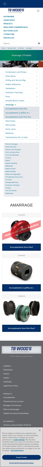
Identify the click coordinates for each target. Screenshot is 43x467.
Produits (8, 24)
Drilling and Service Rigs (16, 80)
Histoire (6, 374)
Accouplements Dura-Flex (16, 109)
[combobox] (19, 43)
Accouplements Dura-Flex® (21, 247)
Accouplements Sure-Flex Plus (18, 117)
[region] (21, 447)
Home (3, 48)
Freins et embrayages (11, 409)
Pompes (8, 188)
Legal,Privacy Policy (10, 386)
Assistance (9, 20)
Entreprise (9, 16)
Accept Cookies (21, 457)
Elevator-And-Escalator (13, 149)
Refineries (10, 133)
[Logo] (16, 10)
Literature (9, 34)
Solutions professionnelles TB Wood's (17, 425)
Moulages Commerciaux (16, 27)
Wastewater (9, 193)
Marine (8, 160)
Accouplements (9, 397)
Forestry (8, 158)
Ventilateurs (10, 88)
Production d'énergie (12, 185)
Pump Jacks (11, 129)
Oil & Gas (21, 48)
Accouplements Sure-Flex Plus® (21, 328)
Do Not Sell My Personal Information (21, 463)
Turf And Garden (11, 190)
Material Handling (11, 163)
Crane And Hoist (11, 147)
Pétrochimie (10, 125)
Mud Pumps (10, 121)
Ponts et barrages (12, 144)
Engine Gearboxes (13, 84)
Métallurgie (9, 166)
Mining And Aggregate (13, 174)
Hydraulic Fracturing (14, 92)
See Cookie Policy (17, 450)
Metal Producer (11, 169)
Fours (8, 96)
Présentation (8, 370)
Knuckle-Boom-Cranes (15, 100)
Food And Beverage (12, 155)
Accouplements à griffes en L (18, 113)
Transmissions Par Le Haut (17, 137)
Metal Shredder (11, 171)
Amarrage (29, 48)
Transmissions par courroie (13, 401)
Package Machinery (12, 182)
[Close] (39, 430)
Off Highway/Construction (14, 177)
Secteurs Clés (11, 31)
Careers (6, 378)
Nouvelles (9, 38)
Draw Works (11, 76)
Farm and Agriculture (13, 152)
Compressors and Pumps (16, 72)
